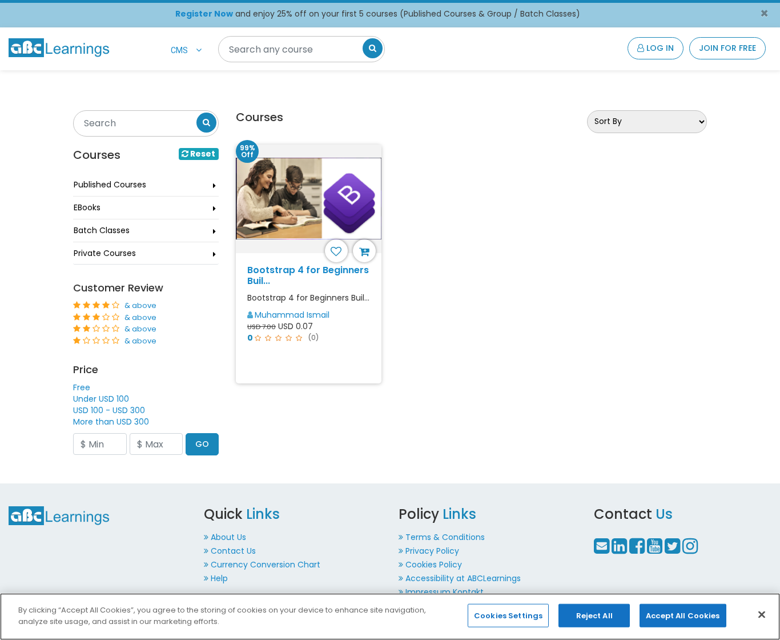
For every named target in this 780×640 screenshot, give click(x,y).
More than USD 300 (111, 421)
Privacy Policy (432, 551)
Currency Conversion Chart (265, 564)
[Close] (761, 614)
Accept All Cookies (682, 615)
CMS (179, 50)
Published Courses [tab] (110, 184)
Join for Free (727, 48)
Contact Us (233, 551)
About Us (228, 537)
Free (81, 387)
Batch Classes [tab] (102, 230)
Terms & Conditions (445, 537)
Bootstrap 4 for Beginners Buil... (308, 275)
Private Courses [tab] (105, 253)
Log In (659, 48)
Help (219, 578)
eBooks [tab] (87, 207)
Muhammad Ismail (292, 315)
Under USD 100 (101, 399)
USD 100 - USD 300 (109, 410)
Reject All (594, 615)
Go (202, 444)
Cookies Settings (508, 615)
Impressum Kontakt (444, 592)
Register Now (204, 13)
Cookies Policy (433, 564)
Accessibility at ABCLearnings (463, 578)
